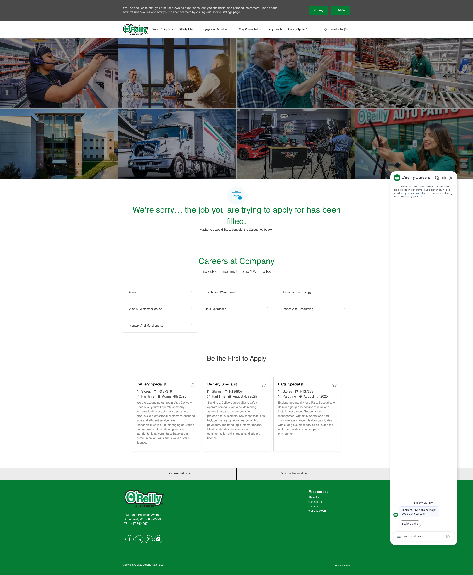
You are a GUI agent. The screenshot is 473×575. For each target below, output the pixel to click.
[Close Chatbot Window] (450, 177)
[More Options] (399, 536)
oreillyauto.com (317, 510)
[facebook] (129, 539)
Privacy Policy (342, 565)
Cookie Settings (222, 12)
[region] (423, 356)
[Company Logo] (136, 29)
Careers (313, 506)
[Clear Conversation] (437, 177)
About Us (314, 497)
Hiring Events (274, 29)
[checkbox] (193, 385)
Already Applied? (298, 29)
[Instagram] (158, 539)
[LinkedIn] (139, 539)
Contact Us (315, 501)
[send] (448, 536)
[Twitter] (149, 539)
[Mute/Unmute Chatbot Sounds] (444, 177)
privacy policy (413, 193)
